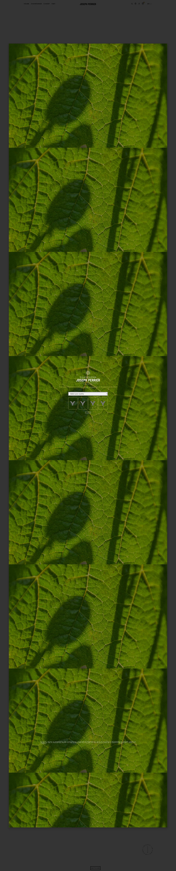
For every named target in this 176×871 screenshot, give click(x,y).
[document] (88, 435)
